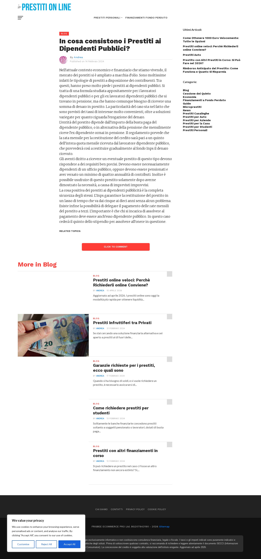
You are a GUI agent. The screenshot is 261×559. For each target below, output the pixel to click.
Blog (186, 90)
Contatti (117, 509)
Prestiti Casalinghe (196, 113)
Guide (187, 103)
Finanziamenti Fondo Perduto (146, 17)
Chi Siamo (101, 509)
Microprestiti (192, 107)
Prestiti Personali (107, 17)
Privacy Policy (135, 509)
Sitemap (164, 526)
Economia (189, 97)
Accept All (69, 544)
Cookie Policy (157, 509)
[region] (46, 533)
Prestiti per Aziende (197, 120)
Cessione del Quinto (197, 93)
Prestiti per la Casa (196, 123)
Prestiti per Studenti (197, 126)
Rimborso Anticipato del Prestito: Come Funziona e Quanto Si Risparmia (210, 70)
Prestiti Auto (192, 55)
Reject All (46, 544)
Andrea (78, 57)
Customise (23, 544)
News (187, 110)
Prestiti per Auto (194, 117)
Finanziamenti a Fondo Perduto (204, 100)
